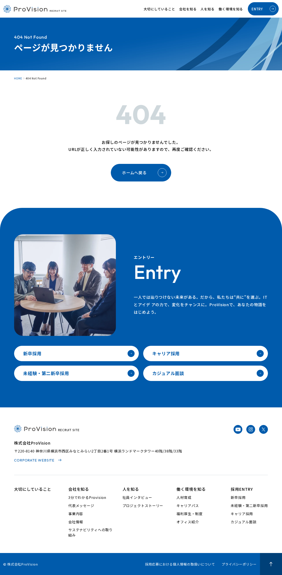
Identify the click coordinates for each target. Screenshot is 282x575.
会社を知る (188, 9)
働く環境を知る (231, 9)
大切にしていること (159, 9)
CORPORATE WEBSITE (34, 460)
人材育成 (183, 497)
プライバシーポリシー (239, 564)
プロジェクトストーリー (142, 505)
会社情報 (75, 521)
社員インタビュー (137, 497)
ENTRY (257, 9)
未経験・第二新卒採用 (46, 373)
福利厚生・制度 (189, 513)
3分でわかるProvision (87, 497)
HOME (18, 78)
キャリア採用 (166, 353)
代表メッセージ (81, 505)
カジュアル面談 (168, 373)
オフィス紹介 (187, 521)
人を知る (207, 9)
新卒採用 (32, 353)
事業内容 (75, 513)
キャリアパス (187, 505)
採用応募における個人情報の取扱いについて (180, 564)
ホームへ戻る (134, 172)
